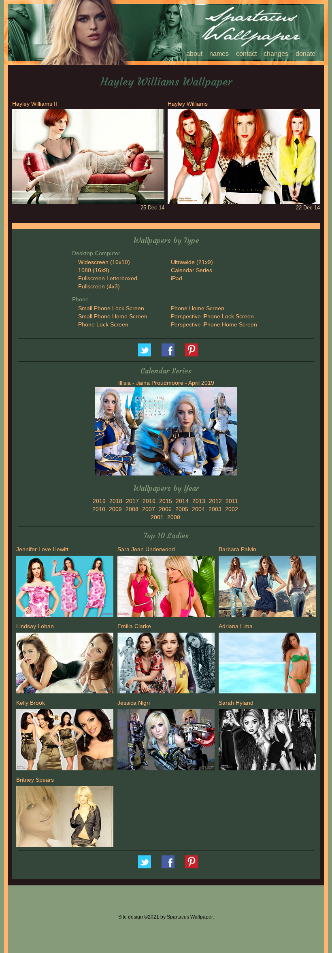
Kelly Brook (30, 702)
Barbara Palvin (237, 549)
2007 (148, 509)
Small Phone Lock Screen (111, 308)
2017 (132, 501)
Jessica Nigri (133, 702)
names (219, 53)
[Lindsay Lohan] (64, 664)
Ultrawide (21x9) (192, 262)
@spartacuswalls (144, 349)
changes (276, 53)
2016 (149, 501)
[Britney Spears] (64, 817)
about (194, 53)
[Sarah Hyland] (267, 741)
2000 (173, 517)
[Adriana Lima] (267, 664)
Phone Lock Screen (103, 324)
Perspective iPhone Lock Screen (212, 316)
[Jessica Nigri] (166, 741)
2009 (115, 509)
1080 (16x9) (93, 270)
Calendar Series (191, 270)
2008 (132, 509)
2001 (157, 517)
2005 (181, 509)
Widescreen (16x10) (104, 262)
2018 (115, 501)
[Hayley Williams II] (88, 156)
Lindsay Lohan (35, 626)
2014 (182, 501)
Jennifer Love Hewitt (42, 549)
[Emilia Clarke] (166, 664)
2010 (98, 509)
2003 (215, 509)
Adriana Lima (236, 626)
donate (305, 53)
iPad (176, 278)
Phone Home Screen (197, 308)
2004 (198, 509)
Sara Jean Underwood (146, 549)
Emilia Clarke (134, 626)
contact (246, 53)
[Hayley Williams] (244, 156)
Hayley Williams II (34, 103)
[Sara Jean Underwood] (166, 587)
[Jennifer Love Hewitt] (64, 587)
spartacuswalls (191, 349)
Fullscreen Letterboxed (107, 278)
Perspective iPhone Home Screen (214, 324)
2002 (231, 509)
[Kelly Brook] (64, 741)
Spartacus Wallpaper (168, 349)
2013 (198, 501)
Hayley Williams (188, 103)
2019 (99, 501)
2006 (165, 509)
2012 (215, 501)
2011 (232, 501)
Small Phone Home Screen (112, 316)
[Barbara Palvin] (267, 587)
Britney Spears (35, 779)
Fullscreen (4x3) (99, 286)
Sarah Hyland (236, 702)
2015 (165, 501)
